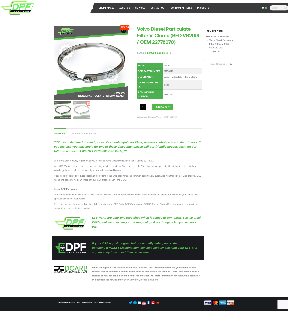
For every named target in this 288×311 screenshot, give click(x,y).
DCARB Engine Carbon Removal (160, 204)
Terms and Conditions (102, 302)
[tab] (60, 131)
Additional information (84, 133)
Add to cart (163, 107)
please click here (149, 279)
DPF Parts (119, 204)
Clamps (151, 117)
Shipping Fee (87, 302)
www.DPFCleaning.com (123, 247)
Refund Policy (74, 302)
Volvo (159, 117)
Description (60, 133)
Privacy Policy (62, 302)
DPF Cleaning (132, 204)
